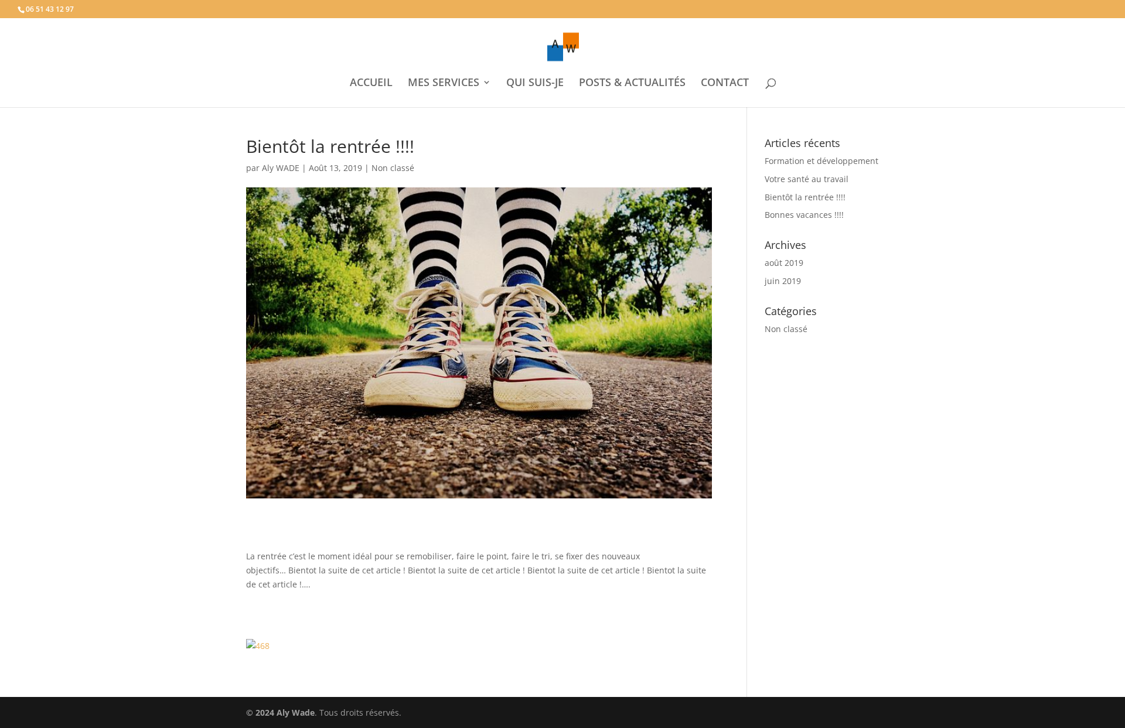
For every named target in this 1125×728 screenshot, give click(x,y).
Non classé (392, 167)
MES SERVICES (443, 83)
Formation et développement (821, 160)
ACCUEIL (371, 83)
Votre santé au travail (806, 178)
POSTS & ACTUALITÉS (632, 83)
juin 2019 (783, 280)
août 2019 (784, 262)
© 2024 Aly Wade (280, 712)
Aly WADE (280, 167)
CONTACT (725, 83)
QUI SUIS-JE (535, 83)
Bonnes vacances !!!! (804, 214)
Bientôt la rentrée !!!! (805, 197)
